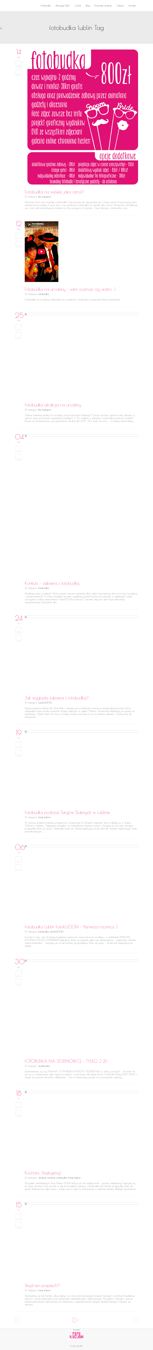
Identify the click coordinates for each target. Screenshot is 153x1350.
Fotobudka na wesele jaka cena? (54, 191)
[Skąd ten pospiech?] (81, 1203)
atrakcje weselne (46, 1177)
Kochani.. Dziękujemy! (43, 1172)
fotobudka (43, 294)
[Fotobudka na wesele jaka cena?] (81, 183)
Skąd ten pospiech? (42, 1285)
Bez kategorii (44, 196)
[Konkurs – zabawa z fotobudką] (81, 435)
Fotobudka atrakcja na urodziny (53, 404)
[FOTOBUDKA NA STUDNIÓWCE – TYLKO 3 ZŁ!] (81, 960)
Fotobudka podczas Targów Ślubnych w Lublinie (67, 812)
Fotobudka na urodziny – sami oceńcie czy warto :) (70, 289)
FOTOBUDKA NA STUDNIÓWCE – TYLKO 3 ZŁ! (66, 1061)
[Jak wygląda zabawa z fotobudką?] (81, 617)
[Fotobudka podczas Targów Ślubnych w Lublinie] (81, 731)
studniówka (44, 1065)
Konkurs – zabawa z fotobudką (52, 583)
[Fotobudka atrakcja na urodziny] (81, 314)
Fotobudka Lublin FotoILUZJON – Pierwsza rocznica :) (71, 926)
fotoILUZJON (45, 702)
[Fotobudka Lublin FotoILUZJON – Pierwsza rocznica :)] (81, 846)
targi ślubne (44, 817)
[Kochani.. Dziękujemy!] (81, 1092)
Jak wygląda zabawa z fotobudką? (57, 697)
